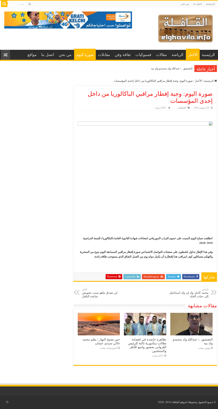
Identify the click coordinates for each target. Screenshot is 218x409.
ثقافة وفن (123, 55)
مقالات (161, 55)
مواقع (32, 55)
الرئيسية (210, 3)
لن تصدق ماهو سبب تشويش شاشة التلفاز (99, 293)
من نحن (185, 3)
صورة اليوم (85, 55)
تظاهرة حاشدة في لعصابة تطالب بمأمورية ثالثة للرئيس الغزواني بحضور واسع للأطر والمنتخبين (147, 345)
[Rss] (29, 4)
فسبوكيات (143, 55)
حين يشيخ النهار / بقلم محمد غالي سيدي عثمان (101, 341)
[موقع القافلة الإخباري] (185, 28)
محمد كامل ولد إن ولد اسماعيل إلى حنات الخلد (188, 293)
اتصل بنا (197, 3)
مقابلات (104, 55)
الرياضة (177, 55)
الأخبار (193, 55)
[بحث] (4, 4)
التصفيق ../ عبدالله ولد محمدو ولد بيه (172, 68)
